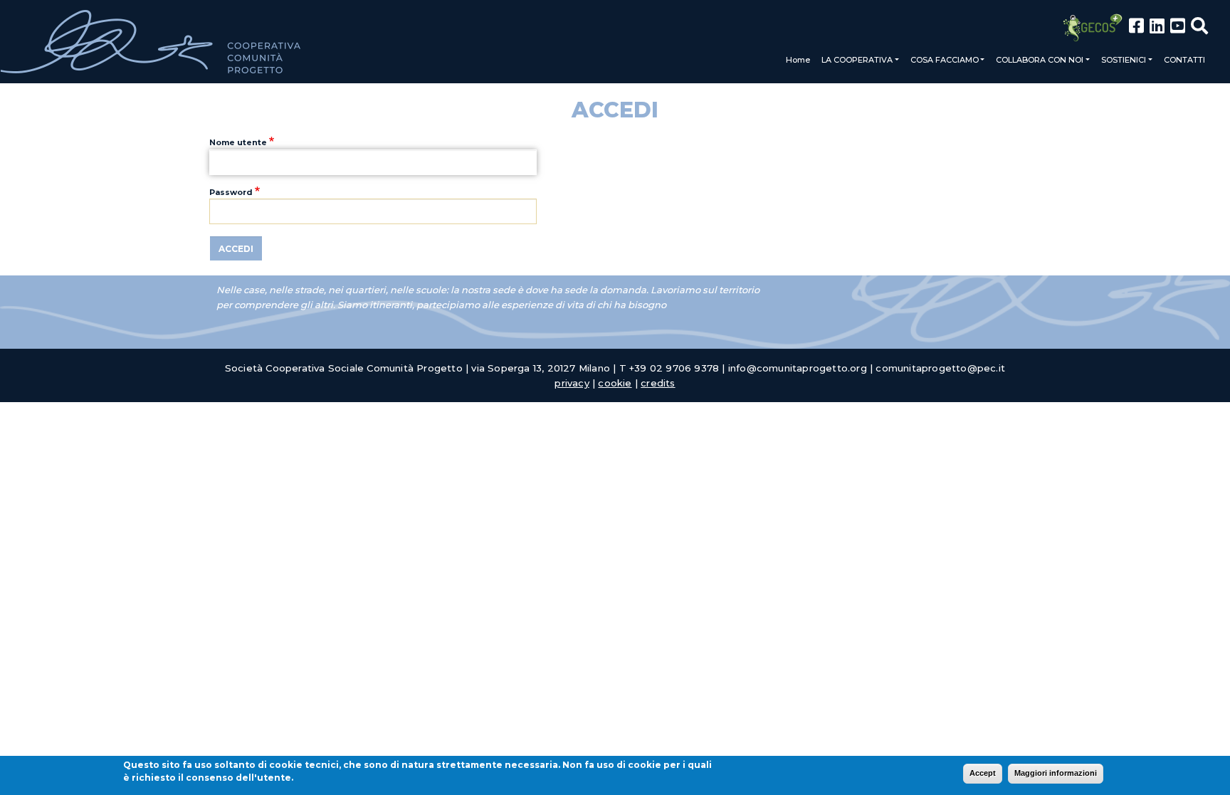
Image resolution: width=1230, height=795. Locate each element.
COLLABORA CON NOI (1039, 60)
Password (231, 192)
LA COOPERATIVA (857, 60)
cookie (614, 383)
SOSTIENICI (1123, 60)
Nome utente (238, 142)
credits (658, 383)
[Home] (150, 41)
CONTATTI (1184, 60)
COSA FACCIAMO (944, 60)
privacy (571, 383)
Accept (982, 773)
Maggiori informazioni (1055, 773)
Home (798, 60)
